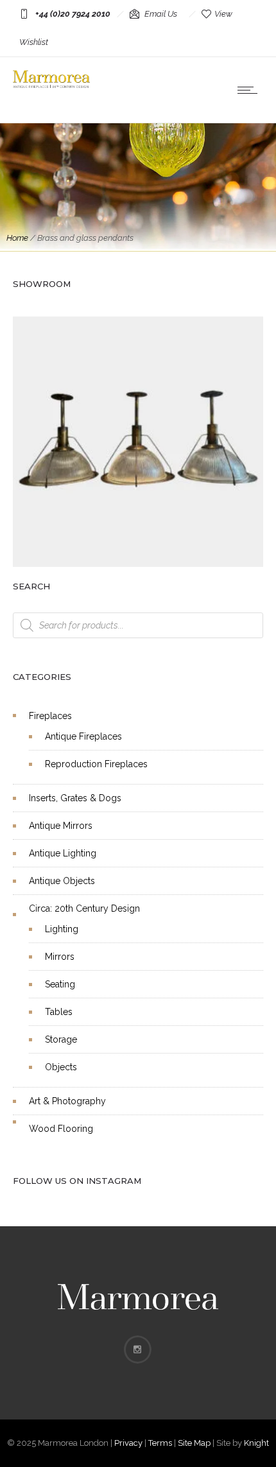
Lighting (61, 929)
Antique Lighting (62, 853)
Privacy (128, 1443)
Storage (61, 1039)
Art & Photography (67, 1101)
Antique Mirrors (60, 825)
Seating (60, 984)
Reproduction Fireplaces (96, 764)
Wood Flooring (61, 1129)
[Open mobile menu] (250, 90)
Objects (61, 1067)
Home (17, 238)
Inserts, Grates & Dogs (75, 798)
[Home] (51, 85)
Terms (160, 1443)
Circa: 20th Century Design (84, 908)
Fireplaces (50, 716)
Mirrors (59, 956)
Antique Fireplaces (83, 736)
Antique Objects (62, 881)
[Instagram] (137, 1349)
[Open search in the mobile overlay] (138, 625)
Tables (59, 1012)
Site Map (194, 1443)
